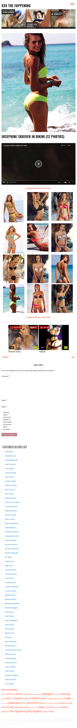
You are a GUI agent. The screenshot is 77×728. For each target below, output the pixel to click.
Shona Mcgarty (10, 658)
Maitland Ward (10, 599)
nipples (43, 698)
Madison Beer (10, 595)
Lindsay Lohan (10, 582)
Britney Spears (10, 498)
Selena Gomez (10, 654)
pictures (56, 703)
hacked (4, 699)
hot (8, 698)
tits (30, 711)
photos (23, 703)
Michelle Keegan (11, 608)
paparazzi (14, 702)
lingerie (26, 698)
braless (30, 694)
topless (37, 711)
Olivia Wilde (9, 629)
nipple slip (52, 698)
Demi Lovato (9, 519)
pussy (69, 703)
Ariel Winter (9, 477)
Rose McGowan (10, 641)
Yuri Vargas (9, 684)
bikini (34, 322)
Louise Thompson (12, 587)
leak (12, 699)
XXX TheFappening (10, 719)
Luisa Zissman (10, 591)
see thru (19, 707)
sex (30, 707)
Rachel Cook (9, 633)
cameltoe (37, 694)
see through (8, 707)
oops (6, 703)
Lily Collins (9, 578)
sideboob (49, 707)
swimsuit (6, 711)
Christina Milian (11, 506)
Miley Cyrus (9, 612)
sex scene (35, 707)
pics (53, 703)
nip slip (60, 698)
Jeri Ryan (8, 557)
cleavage (65, 694)
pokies (63, 702)
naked (35, 698)
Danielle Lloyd (10, 515)
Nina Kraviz (9, 625)
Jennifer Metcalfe (11, 553)
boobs (24, 694)
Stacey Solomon (11, 662)
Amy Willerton (10, 464)
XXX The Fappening (16, 5)
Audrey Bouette (11, 485)
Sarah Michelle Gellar (13, 650)
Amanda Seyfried (11, 460)
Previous (5, 357)
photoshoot (43, 322)
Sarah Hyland (10, 646)
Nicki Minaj (9, 616)
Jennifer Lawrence (12, 549)
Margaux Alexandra (12, 603)
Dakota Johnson (11, 511)
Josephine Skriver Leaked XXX (38, 317)
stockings (57, 707)
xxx (51, 711)
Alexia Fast (9, 452)
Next (73, 357)
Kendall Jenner (10, 570)
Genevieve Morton (12, 532)
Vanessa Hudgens (11, 675)
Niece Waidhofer (11, 620)
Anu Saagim (9, 468)
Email (4, 406)
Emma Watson (10, 527)
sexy (42, 707)
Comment (6, 375)
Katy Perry (9, 565)
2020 (13, 694)
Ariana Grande (10, 473)
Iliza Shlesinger (11, 540)
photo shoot (47, 703)
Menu (72, 4)
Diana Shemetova (11, 523)
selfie (26, 707)
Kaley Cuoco (9, 561)
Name (4, 400)
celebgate (47, 694)
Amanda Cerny (10, 456)
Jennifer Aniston (11, 544)
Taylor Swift (9, 671)
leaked (18, 698)
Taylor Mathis (10, 667)
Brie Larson (9, 494)
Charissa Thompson (12, 502)
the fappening (18, 711)
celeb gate (56, 694)
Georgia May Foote (12, 536)
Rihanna (8, 637)
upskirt (45, 711)
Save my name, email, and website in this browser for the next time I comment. (7, 420)
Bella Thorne (10, 489)
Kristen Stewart (11, 574)
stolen (64, 707)
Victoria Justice (10, 679)
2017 (4, 694)
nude (67, 698)
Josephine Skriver (18, 322)
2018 (9, 694)
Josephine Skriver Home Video (38, 188)
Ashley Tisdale (10, 481)
